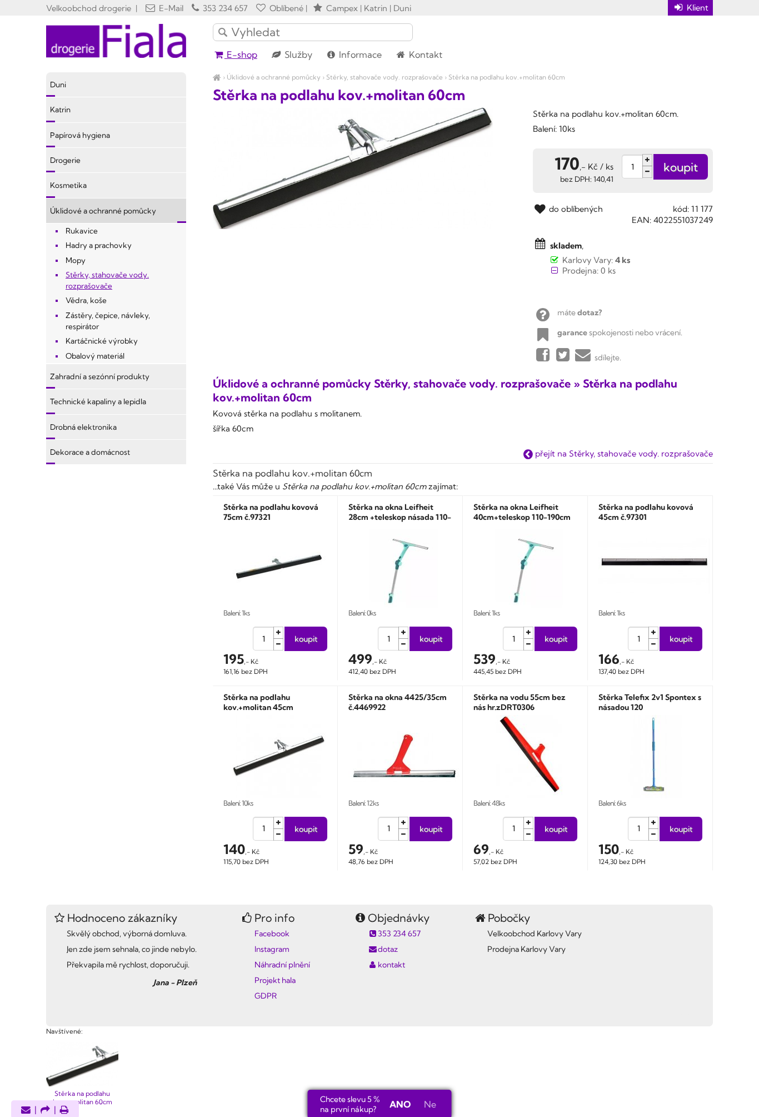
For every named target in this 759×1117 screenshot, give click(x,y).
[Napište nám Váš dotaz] (26, 1110)
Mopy (76, 260)
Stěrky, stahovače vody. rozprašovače (384, 77)
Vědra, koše (86, 300)
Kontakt (424, 54)
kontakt (391, 965)
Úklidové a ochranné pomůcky (274, 77)
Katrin (60, 109)
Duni (58, 84)
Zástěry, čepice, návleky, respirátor (108, 321)
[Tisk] (64, 1110)
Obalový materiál (95, 355)
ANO (400, 1104)
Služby (297, 54)
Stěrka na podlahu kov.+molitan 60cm (506, 77)
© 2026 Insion (693, 1017)
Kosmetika (68, 185)
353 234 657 (224, 8)
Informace (359, 54)
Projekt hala (275, 980)
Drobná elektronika (83, 427)
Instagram (271, 949)
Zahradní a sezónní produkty (99, 376)
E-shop (240, 54)
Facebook (271, 934)
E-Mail (170, 8)
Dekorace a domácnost (90, 452)
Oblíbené (285, 8)
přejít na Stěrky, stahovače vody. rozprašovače (623, 453)
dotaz (388, 949)
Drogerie (65, 160)
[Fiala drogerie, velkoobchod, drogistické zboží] (217, 77)
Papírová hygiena (80, 135)
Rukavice (82, 230)
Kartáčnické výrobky (102, 340)
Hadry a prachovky (99, 245)
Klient (696, 7)
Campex (342, 8)
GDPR (265, 996)
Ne (430, 1104)
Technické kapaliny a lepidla (98, 401)
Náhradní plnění (282, 965)
